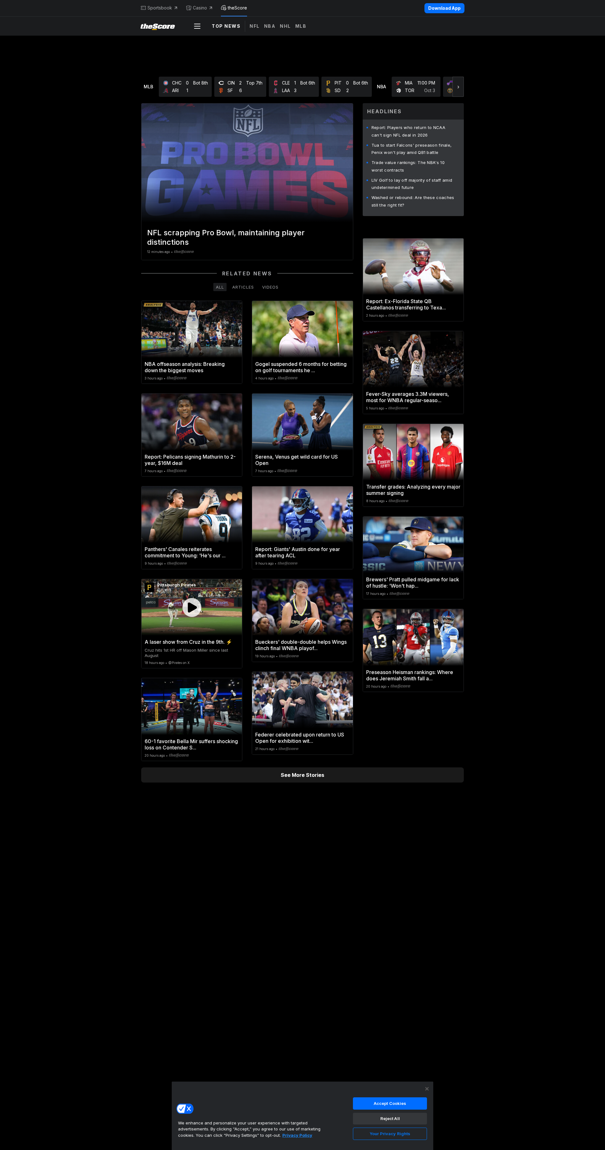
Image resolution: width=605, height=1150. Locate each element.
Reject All (390, 1118)
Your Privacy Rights (390, 1133)
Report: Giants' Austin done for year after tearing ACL (297, 552)
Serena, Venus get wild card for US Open (296, 460)
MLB (301, 26)
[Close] (427, 1089)
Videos (270, 287)
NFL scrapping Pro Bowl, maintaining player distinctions (226, 237)
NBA (270, 26)
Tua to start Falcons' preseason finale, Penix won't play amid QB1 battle (412, 149)
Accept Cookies (390, 1103)
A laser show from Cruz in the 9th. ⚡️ (188, 642)
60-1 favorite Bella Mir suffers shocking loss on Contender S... (191, 744)
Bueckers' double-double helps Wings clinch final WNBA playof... (301, 645)
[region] (302, 1115)
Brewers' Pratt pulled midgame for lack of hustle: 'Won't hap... (412, 582)
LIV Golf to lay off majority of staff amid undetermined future (412, 184)
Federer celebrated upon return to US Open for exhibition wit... (299, 737)
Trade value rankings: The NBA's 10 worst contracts (408, 166)
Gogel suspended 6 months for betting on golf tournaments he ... (301, 367)
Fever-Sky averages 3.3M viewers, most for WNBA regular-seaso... (407, 397)
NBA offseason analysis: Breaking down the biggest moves (185, 367)
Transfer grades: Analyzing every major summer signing (413, 490)
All (220, 287)
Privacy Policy (297, 1135)
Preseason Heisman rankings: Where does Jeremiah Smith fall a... (409, 675)
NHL (285, 26)
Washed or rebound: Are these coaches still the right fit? (413, 201)
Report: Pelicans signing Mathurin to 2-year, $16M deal (190, 460)
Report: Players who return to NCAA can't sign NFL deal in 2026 (408, 131)
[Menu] (197, 26)
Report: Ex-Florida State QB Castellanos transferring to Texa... (406, 304)
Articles (243, 287)
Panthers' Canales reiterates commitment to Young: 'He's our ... (185, 552)
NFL (255, 26)
